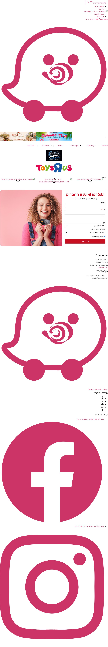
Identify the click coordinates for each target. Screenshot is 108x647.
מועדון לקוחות (99, 14)
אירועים (101, 9)
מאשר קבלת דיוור (98, 237)
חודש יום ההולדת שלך (98, 229)
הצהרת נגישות (103, 267)
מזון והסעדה (75, 145)
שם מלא (102, 203)
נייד (104, 216)
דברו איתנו (100, 16)
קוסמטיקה (90, 145)
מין (104, 223)
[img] (102, 398)
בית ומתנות (46, 145)
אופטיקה (31, 145)
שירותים (105, 145)
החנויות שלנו (99, 6)
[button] (2, 136)
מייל (103, 209)
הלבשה (60, 145)
